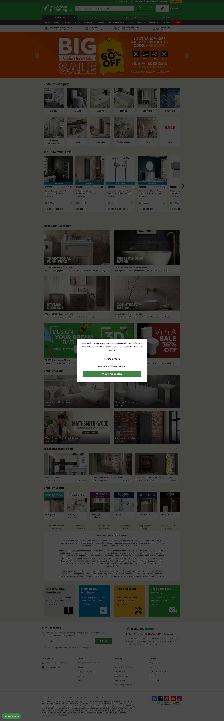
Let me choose (112, 359)
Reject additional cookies (112, 366)
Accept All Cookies (112, 374)
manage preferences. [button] (109, 346)
